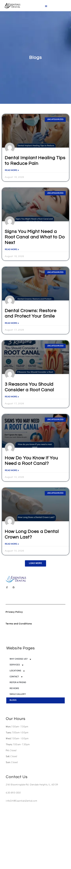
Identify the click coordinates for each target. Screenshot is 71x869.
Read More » (12, 170)
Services (15, 665)
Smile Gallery (18, 694)
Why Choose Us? (19, 659)
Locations (15, 671)
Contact (14, 676)
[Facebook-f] (7, 587)
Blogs (13, 700)
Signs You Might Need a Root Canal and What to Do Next (35, 237)
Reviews (14, 688)
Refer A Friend (18, 682)
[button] (46, 6)
